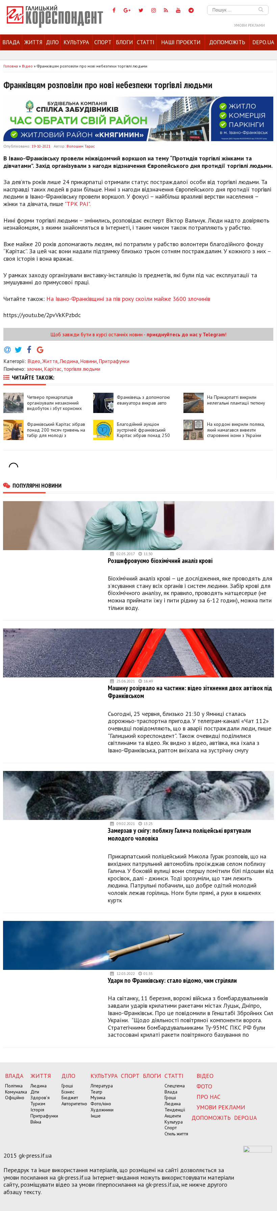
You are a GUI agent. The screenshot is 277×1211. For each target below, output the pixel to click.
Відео (33, 361)
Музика (98, 1097)
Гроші (67, 1086)
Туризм (37, 1104)
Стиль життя (176, 1134)
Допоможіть (227, 42)
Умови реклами (249, 25)
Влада (11, 42)
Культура (76, 42)
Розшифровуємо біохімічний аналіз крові (160, 560)
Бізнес (67, 1092)
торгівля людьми (82, 368)
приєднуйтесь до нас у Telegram (186, 334)
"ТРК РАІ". (78, 204)
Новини (88, 361)
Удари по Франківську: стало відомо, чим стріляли (172, 980)
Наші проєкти (180, 42)
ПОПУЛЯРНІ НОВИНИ (36, 485)
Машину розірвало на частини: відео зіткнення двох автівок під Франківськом (190, 692)
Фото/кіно (101, 1104)
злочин (34, 368)
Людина (68, 361)
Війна (35, 1122)
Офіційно (14, 1097)
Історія (37, 1110)
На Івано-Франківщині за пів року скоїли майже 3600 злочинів (128, 299)
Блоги (124, 42)
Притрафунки (114, 361)
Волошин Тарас (81, 146)
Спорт (102, 42)
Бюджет (69, 1097)
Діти (34, 1092)
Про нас (209, 1096)
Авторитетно (74, 1104)
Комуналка (16, 1092)
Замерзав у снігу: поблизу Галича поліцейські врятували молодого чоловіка (179, 834)
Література (102, 1086)
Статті (145, 42)
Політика (14, 1086)
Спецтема (175, 1086)
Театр (96, 1092)
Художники (102, 1110)
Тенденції (175, 1110)
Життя (33, 42)
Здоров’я (40, 1097)
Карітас (52, 368)
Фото (204, 1086)
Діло (52, 42)
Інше (96, 1116)
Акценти (173, 1116)
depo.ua (263, 42)
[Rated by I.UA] (257, 1150)
